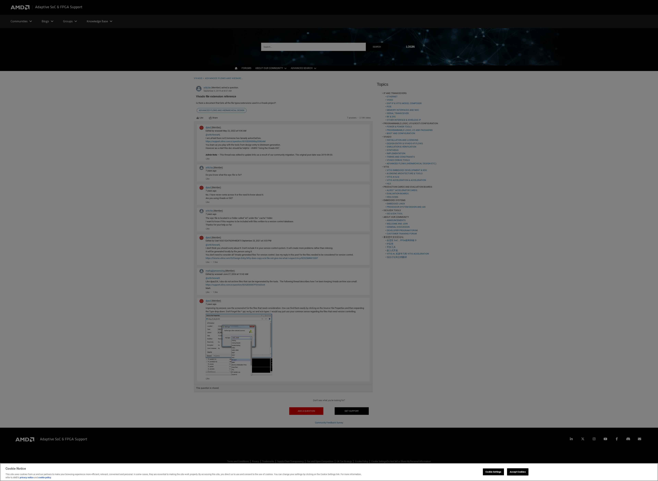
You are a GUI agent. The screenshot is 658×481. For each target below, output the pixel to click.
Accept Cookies (518, 472)
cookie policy (44, 477)
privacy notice (27, 477)
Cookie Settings (493, 472)
